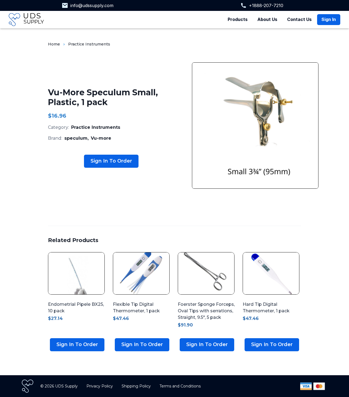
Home (54, 44)
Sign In (328, 19)
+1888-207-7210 (266, 5)
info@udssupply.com (91, 5)
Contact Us (299, 19)
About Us (267, 19)
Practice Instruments (89, 44)
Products (238, 19)
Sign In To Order (111, 161)
